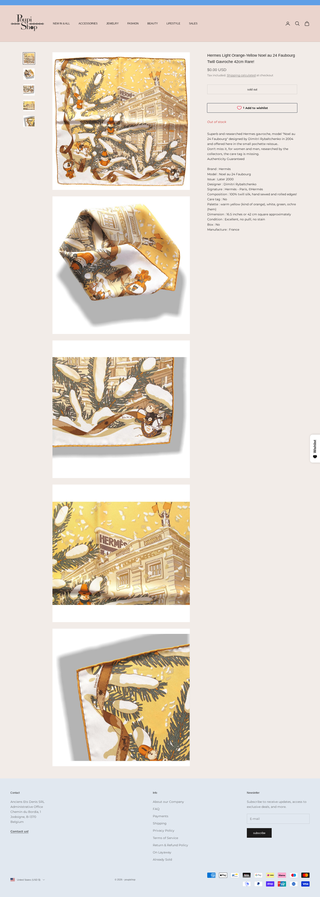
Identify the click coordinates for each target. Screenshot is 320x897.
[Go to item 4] (29, 105)
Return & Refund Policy (170, 845)
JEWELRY (112, 23)
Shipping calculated (241, 75)
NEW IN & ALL (61, 23)
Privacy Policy (163, 830)
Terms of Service (165, 838)
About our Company (168, 802)
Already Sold (162, 859)
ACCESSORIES (88, 23)
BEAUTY (152, 23)
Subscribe (259, 833)
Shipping (160, 823)
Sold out (252, 89)
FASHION (133, 23)
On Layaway (162, 852)
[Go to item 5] (29, 121)
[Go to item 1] (29, 58)
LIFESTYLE (173, 23)
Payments (160, 816)
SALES (193, 23)
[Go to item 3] (29, 90)
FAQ (156, 809)
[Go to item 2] (29, 74)
